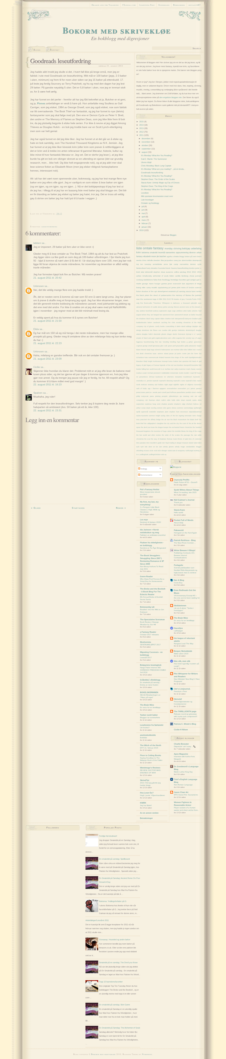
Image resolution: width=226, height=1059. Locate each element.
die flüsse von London (158, 330)
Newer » (121, 508)
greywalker (180, 346)
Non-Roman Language (183, 785)
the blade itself (192, 419)
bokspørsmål (179, 319)
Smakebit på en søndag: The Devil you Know (118, 962)
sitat (142, 272)
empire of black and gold (145, 338)
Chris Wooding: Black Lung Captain (156, 166)
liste (139, 248)
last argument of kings (191, 284)
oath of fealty (141, 388)
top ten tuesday (143, 264)
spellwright (197, 408)
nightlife (176, 385)
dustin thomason (179, 334)
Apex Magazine (181, 754)
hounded (162, 268)
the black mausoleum (178, 419)
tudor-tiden (197, 443)
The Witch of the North (150, 745)
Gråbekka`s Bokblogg (150, 680)
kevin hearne (171, 268)
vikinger (164, 451)
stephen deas (159, 272)
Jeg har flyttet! (146, 805)
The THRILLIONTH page (185, 711)
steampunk (196, 260)
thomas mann (172, 439)
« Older (36, 508)
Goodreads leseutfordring (60, 60)
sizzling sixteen (156, 408)
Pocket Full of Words (183, 520)
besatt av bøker (189, 315)
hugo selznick (156, 350)
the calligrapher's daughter (153, 423)
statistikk (152, 412)
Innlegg (143, 469)
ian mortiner (175, 350)
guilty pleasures (190, 346)
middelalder (165, 373)
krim (138, 252)
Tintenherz (157, 303)
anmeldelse (157, 264)
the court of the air (186, 423)
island (166, 353)
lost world (149, 369)
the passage (185, 435)
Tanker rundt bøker (149, 715)
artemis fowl (196, 311)
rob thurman (150, 400)
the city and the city (171, 423)
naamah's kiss (191, 381)
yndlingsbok (144, 454)
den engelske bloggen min (170, 97)
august (145, 152)
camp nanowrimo (181, 264)
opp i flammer (153, 388)
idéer (182, 350)
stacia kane (191, 291)
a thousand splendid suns (191, 303)
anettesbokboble (148, 735)
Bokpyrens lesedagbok (150, 665)
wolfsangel (189, 451)
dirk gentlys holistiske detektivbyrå (181, 330)
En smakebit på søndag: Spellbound (114, 859)
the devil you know (148, 427)
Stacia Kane (179, 510)
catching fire (166, 322)
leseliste (180, 365)
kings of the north (181, 357)
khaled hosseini (165, 357)
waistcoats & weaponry (176, 451)
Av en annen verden (149, 813)
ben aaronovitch (177, 315)
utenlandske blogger (193, 447)
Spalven (37, 392)
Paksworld (179, 530)
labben (37, 243)
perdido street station (193, 392)
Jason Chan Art (181, 792)
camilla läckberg (181, 276)
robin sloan (180, 400)
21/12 (169, 299)
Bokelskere (179, 5)
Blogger (173, 235)
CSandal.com (129, 5)
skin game (167, 408)
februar (145, 223)
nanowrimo (170, 252)
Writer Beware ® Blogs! (184, 550)
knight (150, 361)
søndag (183, 272)
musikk (154, 287)
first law (158, 342)
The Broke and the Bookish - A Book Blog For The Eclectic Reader (152, 591)
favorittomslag (149, 342)
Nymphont (147, 1054)
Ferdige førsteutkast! (108, 836)
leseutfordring (49, 226)
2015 (141, 122)
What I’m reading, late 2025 (185, 492)
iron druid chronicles (144, 353)
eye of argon (196, 338)
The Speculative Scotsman (152, 619)
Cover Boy (178, 583)
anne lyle (168, 264)
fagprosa (139, 342)
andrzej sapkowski (160, 311)
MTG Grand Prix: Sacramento (186, 795)
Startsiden (78, 508)
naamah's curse (179, 381)
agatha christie (173, 256)
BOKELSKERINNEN (149, 692)
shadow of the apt (149, 291)
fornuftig (166, 342)
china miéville (147, 260)
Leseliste (145, 193)
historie (143, 350)
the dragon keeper (161, 427)
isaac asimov (158, 353)
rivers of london (187, 287)
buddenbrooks (141, 322)
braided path (196, 319)
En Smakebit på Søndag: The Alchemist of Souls (119, 1028)
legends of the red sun (168, 365)
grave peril (172, 346)
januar (144, 227)
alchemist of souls (160, 276)
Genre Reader (146, 576)
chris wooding (177, 322)
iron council (197, 350)
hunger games (160, 284)
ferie (160, 280)
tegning (181, 416)
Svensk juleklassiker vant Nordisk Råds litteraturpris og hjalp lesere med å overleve (185, 570)
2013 (141, 128)
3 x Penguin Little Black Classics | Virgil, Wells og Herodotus (150, 509)
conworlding (169, 326)
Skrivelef (178, 699)
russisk (188, 400)
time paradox (141, 443)
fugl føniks (181, 342)
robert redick (161, 400)
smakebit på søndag (176, 291)
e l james (197, 334)
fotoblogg (166, 280)
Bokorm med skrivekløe (117, 30)
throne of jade (183, 439)
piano (152, 396)
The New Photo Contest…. (185, 543)
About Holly (178, 523)
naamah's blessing (166, 381)
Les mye (144, 520)
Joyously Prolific (181, 480)
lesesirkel (194, 365)
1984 (160, 299)
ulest (150, 447)
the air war (165, 419)
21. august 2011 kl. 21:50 (47, 320)
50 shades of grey (178, 299)
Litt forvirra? (145, 728)
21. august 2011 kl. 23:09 (47, 358)
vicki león (157, 451)
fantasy (158, 248)
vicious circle (148, 451)
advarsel (139, 307)
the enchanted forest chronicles (180, 427)
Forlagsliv (178, 565)
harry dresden (152, 268)
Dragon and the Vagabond (105, 5)
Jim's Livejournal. (182, 689)
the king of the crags (193, 431)
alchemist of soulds (150, 307)
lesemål (161, 252)
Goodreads (164, 5)
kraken (175, 361)
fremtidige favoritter (178, 280)
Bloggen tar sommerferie (150, 717)
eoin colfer (172, 338)
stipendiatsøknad (195, 412)
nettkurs (144, 385)
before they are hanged (150, 315)
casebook (156, 322)
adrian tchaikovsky (144, 276)
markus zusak (141, 373)
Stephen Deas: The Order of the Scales (158, 179)
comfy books (160, 326)
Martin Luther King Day (183, 772)
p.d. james (191, 388)
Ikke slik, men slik (182, 661)
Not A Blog (179, 580)
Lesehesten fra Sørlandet (151, 725)
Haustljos (178, 628)
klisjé (145, 361)
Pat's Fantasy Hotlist (149, 489)
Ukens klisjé (146, 162)
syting (163, 416)
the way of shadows (158, 439)
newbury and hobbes (155, 385)
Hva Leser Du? (147, 793)
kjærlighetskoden (195, 357)
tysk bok (144, 447)
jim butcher (161, 256)
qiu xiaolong (184, 396)
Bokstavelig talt (147, 607)
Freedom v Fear (180, 691)
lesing (138, 287)
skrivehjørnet (163, 291)
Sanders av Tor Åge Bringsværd (153, 548)
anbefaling (196, 248)
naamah (155, 381)
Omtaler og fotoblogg (150, 203)
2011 (141, 135)
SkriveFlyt (144, 780)
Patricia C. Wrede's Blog (185, 724)
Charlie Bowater (181, 744)
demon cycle (195, 264)
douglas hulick (147, 334)
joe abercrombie (185, 260)
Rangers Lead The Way (183, 644)
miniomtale (174, 373)
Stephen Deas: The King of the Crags (157, 186)
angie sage (172, 311)
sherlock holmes (192, 404)
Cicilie (36, 367)
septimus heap (150, 404)
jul (175, 353)
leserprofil (187, 365)
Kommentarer (146, 475)
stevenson (184, 412)
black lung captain (153, 319)
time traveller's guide (154, 443)
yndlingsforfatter (155, 454)
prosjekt (165, 396)
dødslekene (148, 280)
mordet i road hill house (192, 373)
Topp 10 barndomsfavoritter (111, 982)
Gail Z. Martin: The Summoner (154, 159)
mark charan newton (193, 369)
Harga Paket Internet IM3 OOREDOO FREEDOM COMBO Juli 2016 (153, 670)
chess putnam (195, 276)
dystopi (188, 334)
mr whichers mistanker (173, 377)
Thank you (178, 502)
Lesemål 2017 (146, 657)
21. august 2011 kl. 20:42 (47, 277)
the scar (147, 439)
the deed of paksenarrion (161, 295)
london (192, 268)
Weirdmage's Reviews (150, 768)
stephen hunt (174, 412)
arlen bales (187, 311)
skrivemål (149, 272)
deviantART (195, 5)
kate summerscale (151, 357)
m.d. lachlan (165, 369)
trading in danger (176, 443)
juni (143, 210)
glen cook (163, 346)
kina (172, 357)
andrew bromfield (146, 311)
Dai (141, 303)
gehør (191, 342)
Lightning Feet (147, 5)
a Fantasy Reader (148, 632)
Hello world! (178, 512)
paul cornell (162, 392)
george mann (148, 284)
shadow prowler (167, 404)
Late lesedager (147, 200)
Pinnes (41, 103)
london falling (141, 369)
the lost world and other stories (148, 435)
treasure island (187, 443)
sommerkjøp (188, 408)
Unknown (38, 286)
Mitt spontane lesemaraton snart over (157, 196)
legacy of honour (153, 365)
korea (170, 361)
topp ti (155, 299)
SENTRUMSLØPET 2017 (150, 645)
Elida (36, 329)
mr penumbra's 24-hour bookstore (149, 377)
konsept (165, 361)
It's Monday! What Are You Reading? (156, 155)
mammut (182, 369)
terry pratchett (141, 419)
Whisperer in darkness (171, 303)
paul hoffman (171, 392)
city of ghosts (149, 326)
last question (184, 361)
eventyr (188, 338)
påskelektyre (173, 396)
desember (146, 138)
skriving (177, 248)
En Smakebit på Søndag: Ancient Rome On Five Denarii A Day (119, 880)
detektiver (145, 330)
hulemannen (165, 350)
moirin (181, 373)
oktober (145, 145)
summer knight (154, 416)
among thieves (173, 307)
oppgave (163, 388)
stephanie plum (162, 412)
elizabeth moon (149, 256)
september (146, 149)
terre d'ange (196, 416)
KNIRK (143, 803)
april (144, 217)
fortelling (173, 342)
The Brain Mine (147, 705)
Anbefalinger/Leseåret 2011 (97, 920)
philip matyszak (142, 396)
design (138, 330)
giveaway (156, 346)
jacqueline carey (171, 260)
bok (172, 319)
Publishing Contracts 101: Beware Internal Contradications (184, 555)
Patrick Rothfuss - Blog (185, 540)
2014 (141, 125)
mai (143, 213)
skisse (174, 408)
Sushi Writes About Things (186, 490)
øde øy (163, 454)
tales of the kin (172, 416)
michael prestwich (154, 373)
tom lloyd (165, 443)
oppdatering (163, 287)
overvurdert (182, 388)
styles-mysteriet (142, 416)
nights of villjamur (186, 385)
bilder (172, 276)
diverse (192, 252)
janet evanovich (174, 284)
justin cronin (181, 353)
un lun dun (157, 447)
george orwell (147, 346)
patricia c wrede (151, 392)
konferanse (157, 361)
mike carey (146, 287)
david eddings (186, 326)
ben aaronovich (165, 315)
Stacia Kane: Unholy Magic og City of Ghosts (160, 183)
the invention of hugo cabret (161, 431)
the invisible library (179, 431)
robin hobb (171, 400)
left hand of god (195, 361)
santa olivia (196, 400)
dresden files (158, 260)
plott (178, 287)
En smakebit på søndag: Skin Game (114, 1005)
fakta (155, 280)
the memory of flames (181, 295)
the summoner (146, 299)
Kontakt (55, 50)
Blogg (37, 50)
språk (138, 412)
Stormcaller (148, 303)
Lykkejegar (178, 631)
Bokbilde (143, 738)
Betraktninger (146, 818)
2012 (141, 132)
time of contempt (195, 439)
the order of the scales (171, 435)
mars (144, 220)
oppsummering (182, 252)
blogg (181, 256)
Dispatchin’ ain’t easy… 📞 (185, 746)
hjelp (148, 350)
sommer (180, 408)
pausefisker (181, 392)
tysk (137, 447)
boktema (145, 252)
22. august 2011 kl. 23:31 (47, 410)
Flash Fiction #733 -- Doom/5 (185, 482)
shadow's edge (179, 404)
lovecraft (157, 369)
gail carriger (191, 280)
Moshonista (145, 642)
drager (169, 334)
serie (158, 404)
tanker (198, 291)
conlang (139, 280)
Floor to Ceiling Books (150, 755)
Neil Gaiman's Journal (184, 500)
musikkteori (187, 377)
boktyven (188, 319)
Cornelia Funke (191, 299)
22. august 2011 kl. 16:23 (47, 384)
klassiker (139, 361)
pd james (172, 287)
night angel (168, 385)
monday (169, 248)
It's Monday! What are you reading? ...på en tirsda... (163, 169)
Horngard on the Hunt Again (185, 533)
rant (192, 396)
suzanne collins (172, 272)
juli (143, 206)
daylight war (196, 326)
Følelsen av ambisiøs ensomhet (153, 535)
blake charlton (165, 319)
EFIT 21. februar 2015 (149, 748)
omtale (147, 248)
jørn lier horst (193, 353)
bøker (150, 322)
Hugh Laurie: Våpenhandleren (152, 795)
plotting (157, 396)
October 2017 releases (149, 635)
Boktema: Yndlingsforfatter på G (112, 901)
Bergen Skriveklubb (183, 651)
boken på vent (191, 256)
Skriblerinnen (180, 605)
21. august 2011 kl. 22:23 (47, 343)
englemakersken (161, 338)
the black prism (142, 295)
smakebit (153, 252)
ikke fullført (188, 350)
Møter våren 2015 (181, 654)
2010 (141, 230)
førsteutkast (141, 268)
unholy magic (180, 447)
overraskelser (172, 388)
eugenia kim (180, 338)
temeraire (188, 416)
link (200, 365)
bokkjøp (186, 248)
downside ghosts (160, 334)
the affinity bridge (154, 419)
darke (179, 326)
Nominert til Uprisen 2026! (150, 522)
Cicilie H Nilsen (181, 730)
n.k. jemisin (147, 381)
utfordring (139, 451)
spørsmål (144, 412)
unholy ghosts (168, 447)
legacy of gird (141, 365)
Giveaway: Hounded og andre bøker (114, 939)
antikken (179, 311)
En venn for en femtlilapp (150, 707)
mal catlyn (174, 369)
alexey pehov (163, 307)
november (146, 142)
